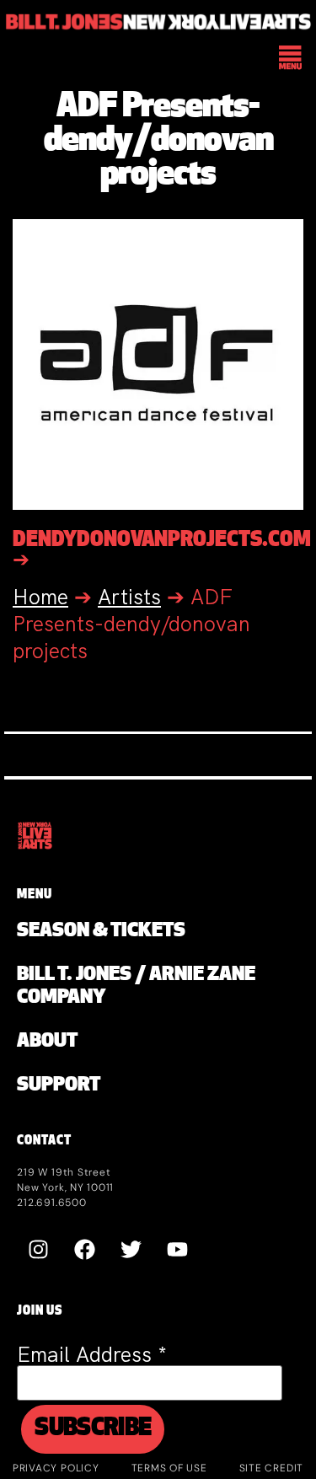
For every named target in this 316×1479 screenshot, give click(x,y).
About (47, 1042)
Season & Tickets (101, 931)
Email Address (92, 1354)
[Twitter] (131, 1249)
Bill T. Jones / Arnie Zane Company (136, 987)
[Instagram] (38, 1249)
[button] (291, 59)
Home (40, 597)
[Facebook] (84, 1249)
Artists (129, 597)
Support (58, 1086)
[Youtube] (177, 1249)
